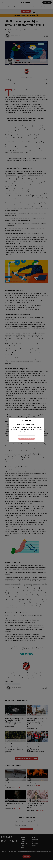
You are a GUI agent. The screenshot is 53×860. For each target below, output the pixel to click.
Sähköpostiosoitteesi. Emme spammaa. (26, 431)
